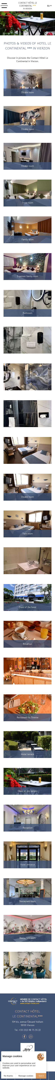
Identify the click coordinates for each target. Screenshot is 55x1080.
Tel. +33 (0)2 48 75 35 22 (28, 1030)
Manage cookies (25, 1076)
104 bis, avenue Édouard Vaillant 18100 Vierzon (27, 1023)
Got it (41, 1076)
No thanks (8, 1076)
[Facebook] (24, 1036)
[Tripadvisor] (31, 1036)
